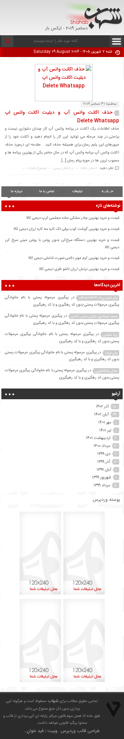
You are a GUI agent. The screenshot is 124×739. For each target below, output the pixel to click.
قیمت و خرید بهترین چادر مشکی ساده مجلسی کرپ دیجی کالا (72, 218)
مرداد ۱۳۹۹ (101, 485)
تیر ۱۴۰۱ (105, 430)
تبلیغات (77, 191)
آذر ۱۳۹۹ (103, 461)
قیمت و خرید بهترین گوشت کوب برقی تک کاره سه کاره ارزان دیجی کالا (66, 229)
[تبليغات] (84, 594)
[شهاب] (93, 16)
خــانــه (107, 191)
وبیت (53, 731)
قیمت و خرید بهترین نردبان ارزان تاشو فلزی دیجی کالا (79, 269)
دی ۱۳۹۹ (104, 453)
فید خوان (35, 731)
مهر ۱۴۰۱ (104, 422)
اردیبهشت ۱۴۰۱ (98, 437)
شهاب (53, 701)
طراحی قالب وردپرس (80, 731)
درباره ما (16, 191)
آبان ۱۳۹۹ (103, 469)
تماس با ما (46, 191)
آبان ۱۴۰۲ (101, 414)
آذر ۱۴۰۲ (102, 406)
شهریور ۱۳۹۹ (101, 477)
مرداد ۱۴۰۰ (101, 445)
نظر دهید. (106, 168)
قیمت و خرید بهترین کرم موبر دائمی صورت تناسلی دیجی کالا (73, 258)
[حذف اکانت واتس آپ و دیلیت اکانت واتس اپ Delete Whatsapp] (62, 86)
